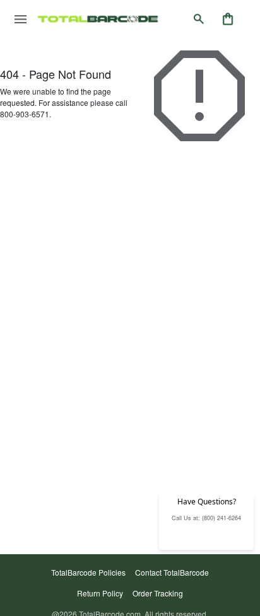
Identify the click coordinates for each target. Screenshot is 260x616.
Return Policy (100, 593)
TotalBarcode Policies (88, 572)
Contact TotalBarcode (172, 572)
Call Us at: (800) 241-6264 (206, 518)
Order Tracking (158, 593)
